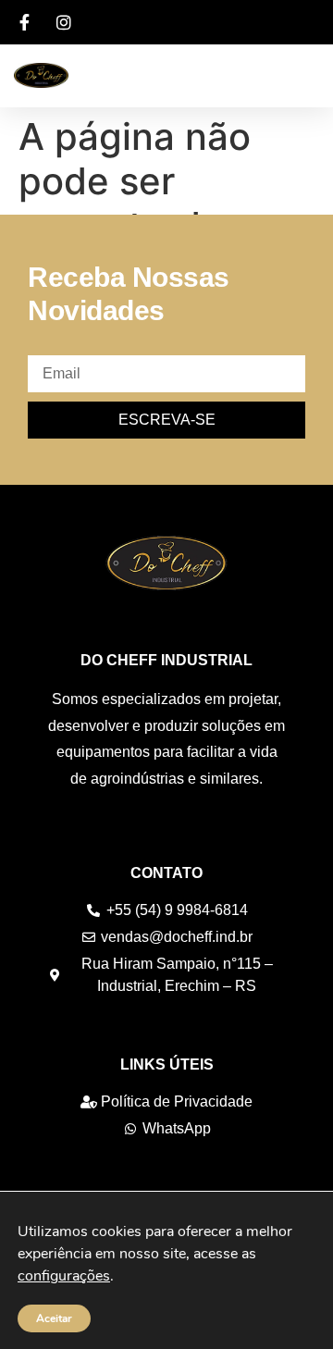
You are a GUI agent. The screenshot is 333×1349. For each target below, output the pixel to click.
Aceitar (54, 1318)
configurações (64, 1276)
